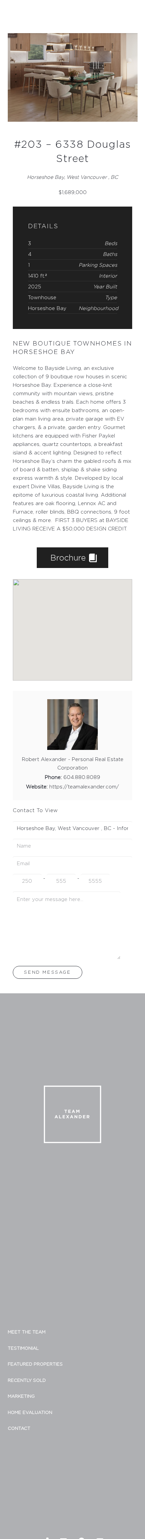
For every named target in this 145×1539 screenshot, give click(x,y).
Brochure (69, 557)
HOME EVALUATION (30, 1412)
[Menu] (136, 12)
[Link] (17, 13)
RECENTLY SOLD (27, 1380)
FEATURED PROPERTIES (35, 1364)
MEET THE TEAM (27, 1331)
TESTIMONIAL (23, 1348)
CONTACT (19, 1428)
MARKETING (21, 1396)
